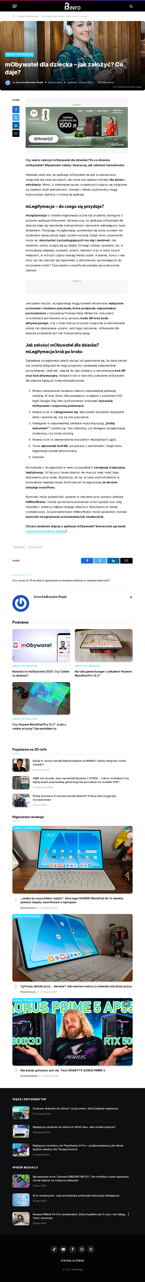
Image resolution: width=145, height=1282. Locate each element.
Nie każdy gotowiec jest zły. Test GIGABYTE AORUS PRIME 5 (63, 1070)
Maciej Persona (28, 907)
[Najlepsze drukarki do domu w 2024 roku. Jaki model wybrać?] (21, 1131)
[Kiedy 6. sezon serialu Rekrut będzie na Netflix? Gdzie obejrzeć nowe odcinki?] (21, 765)
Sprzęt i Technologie (28, 16)
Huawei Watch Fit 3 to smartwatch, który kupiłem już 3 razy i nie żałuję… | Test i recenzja (81, 1216)
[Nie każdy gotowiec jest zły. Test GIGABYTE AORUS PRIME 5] (72, 1032)
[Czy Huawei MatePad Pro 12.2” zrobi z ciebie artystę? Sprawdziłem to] (41, 698)
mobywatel (35, 547)
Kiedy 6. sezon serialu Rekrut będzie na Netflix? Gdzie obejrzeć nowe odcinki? (79, 762)
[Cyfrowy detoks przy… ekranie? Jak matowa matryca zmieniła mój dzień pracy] (72, 948)
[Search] (131, 6)
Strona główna (72, 1260)
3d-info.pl (77, 1269)
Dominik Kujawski (29, 1075)
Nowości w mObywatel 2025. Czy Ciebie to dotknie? (40, 673)
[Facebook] (15, 109)
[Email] (15, 133)
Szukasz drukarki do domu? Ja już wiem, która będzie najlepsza (75, 1108)
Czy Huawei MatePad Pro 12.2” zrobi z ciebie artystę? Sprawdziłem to (39, 726)
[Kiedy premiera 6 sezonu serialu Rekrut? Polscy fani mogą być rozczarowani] (21, 800)
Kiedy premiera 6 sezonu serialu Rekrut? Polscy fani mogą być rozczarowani (74, 797)
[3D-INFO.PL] (72, 6)
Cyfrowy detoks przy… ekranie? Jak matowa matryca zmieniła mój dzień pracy (76, 986)
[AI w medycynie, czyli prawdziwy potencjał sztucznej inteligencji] (21, 1200)
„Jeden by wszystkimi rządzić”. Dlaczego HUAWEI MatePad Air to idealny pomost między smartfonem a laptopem (72, 900)
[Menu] (14, 6)
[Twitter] (15, 117)
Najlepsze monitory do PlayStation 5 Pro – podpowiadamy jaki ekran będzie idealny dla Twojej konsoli (78, 1147)
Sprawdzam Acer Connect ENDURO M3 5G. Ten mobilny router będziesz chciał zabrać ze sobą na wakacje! (81, 1178)
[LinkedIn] (15, 125)
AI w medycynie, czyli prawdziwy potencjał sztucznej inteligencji (76, 1195)
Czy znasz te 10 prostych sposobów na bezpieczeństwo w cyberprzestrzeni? (61, 580)
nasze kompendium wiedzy (46, 531)
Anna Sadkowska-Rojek (29, 82)
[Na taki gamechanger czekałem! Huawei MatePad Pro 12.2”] (104, 645)
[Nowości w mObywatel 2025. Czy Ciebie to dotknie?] (41, 645)
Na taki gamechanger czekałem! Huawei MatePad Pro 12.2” (103, 673)
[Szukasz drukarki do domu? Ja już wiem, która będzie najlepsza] (21, 1112)
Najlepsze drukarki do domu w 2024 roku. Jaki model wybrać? (74, 1127)
